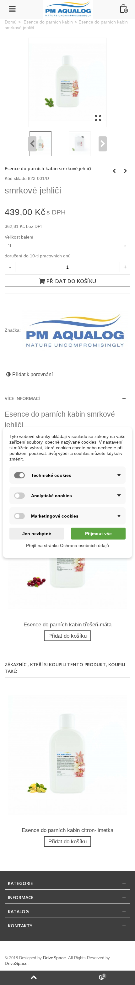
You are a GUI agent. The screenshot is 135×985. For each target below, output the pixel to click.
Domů (11, 22)
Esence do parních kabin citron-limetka (67, 830)
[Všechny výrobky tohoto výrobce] (75, 330)
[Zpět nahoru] (34, 978)
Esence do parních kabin (48, 22)
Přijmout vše (98, 533)
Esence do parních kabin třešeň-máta (67, 625)
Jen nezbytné (36, 533)
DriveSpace (54, 958)
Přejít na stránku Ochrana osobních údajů (67, 545)
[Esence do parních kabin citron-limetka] (67, 755)
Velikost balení (20, 237)
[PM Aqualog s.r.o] (68, 9)
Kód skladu (16, 178)
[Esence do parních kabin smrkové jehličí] (67, 82)
